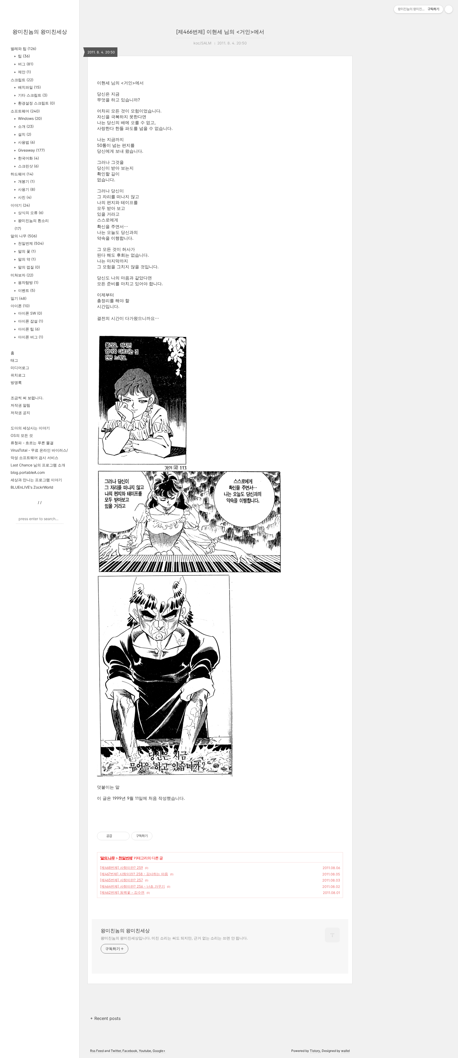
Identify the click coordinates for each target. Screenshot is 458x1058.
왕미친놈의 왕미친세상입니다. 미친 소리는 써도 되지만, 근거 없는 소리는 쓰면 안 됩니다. (174, 938)
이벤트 (26, 290)
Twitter (116, 1051)
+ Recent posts (105, 1018)
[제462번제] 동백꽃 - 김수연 (122, 892)
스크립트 (22, 80)
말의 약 (26, 259)
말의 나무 (24, 236)
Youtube (145, 1051)
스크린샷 (28, 166)
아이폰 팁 (28, 329)
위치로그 (18, 375)
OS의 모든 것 (22, 435)
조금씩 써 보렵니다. (27, 398)
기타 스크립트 (32, 95)
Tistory (315, 1051)
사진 (24, 197)
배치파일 (29, 87)
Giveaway (31, 150)
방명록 (16, 382)
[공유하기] (117, 836)
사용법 (26, 142)
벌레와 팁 (23, 48)
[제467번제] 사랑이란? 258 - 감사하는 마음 (134, 874)
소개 (25, 126)
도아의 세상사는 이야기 (30, 428)
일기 (19, 298)
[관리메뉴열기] (449, 9)
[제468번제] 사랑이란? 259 (121, 867)
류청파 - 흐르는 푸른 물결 (32, 443)
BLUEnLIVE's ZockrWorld (32, 487)
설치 (24, 134)
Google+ (159, 1051)
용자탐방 (27, 282)
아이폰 (20, 305)
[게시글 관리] (123, 836)
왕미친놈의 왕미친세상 (39, 32)
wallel (345, 1051)
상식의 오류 (30, 212)
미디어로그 (20, 367)
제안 (24, 72)
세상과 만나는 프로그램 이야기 (36, 480)
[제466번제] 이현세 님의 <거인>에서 (220, 32)
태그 (14, 360)
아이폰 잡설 (30, 321)
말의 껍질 (28, 267)
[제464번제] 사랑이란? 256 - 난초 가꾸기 (132, 886)
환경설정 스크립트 (36, 103)
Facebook (129, 1051)
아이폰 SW (29, 313)
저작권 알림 (20, 405)
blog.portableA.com (28, 472)
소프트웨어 (25, 111)
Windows (29, 118)
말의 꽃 (26, 251)
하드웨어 (22, 174)
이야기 (20, 205)
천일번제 (30, 243)
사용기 (26, 189)
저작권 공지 (20, 412)
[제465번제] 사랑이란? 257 (121, 880)
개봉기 (26, 181)
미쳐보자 (22, 275)
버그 (25, 64)
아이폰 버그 (30, 337)
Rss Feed (97, 1051)
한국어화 (28, 158)
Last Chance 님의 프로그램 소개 (38, 465)
